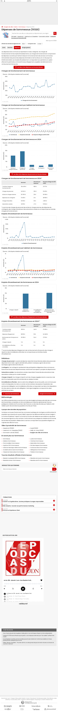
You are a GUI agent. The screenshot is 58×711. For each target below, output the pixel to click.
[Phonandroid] (50, 709)
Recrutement (33, 698)
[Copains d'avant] (8, 709)
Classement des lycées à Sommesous (13, 452)
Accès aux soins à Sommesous (38, 447)
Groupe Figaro (38, 699)
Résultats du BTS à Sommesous (39, 460)
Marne (16, 26)
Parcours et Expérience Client (11, 510)
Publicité (23, 698)
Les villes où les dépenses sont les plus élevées (30, 67)
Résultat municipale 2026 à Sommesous (14, 458)
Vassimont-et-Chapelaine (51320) (12, 430)
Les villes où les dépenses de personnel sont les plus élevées (30, 174)
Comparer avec (31, 43)
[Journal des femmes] (8, 706)
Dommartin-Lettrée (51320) (11, 432)
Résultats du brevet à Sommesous (39, 458)
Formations (7, 497)
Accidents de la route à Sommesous (13, 449)
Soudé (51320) (34, 428)
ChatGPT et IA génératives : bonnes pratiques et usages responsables (23, 501)
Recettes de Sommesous (12, 393)
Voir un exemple (53, 471)
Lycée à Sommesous (36, 438)
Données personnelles (41, 698)
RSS (19, 699)
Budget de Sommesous (46, 393)
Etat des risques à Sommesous (38, 445)
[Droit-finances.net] (50, 706)
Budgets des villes (8, 26)
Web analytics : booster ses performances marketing (18, 505)
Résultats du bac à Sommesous (12, 460)
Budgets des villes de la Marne (39, 432)
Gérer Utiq (8, 699)
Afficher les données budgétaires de (11, 43)
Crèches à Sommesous (36, 441)
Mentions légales (30, 699)
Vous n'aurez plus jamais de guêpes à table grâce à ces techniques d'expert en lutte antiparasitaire (27, 633)
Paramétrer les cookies (52, 698)
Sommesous (22, 26)
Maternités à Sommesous (37, 443)
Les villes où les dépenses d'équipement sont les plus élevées (30, 317)
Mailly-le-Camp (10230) (37, 430)
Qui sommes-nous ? (5, 698)
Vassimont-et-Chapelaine (31, 36)
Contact (28, 698)
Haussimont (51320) (8, 428)
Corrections (23, 699)
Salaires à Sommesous (9, 441)
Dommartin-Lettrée (44, 36)
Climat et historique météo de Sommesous (15, 447)
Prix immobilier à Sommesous (11, 443)
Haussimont (20, 36)
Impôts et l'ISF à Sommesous (11, 445)
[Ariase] (36, 709)
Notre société (18, 698)
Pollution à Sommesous (36, 452)
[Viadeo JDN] (22, 709)
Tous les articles (14, 699)
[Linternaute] (36, 706)
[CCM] (22, 706)
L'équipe (13, 698)
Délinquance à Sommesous (37, 449)
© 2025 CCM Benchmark (47, 699)
